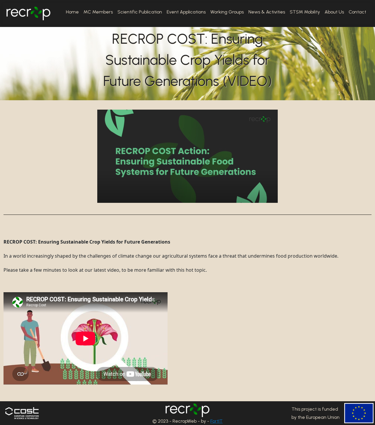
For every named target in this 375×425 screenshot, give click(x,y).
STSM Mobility (305, 12)
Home (72, 12)
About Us (334, 12)
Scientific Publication (139, 12)
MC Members (98, 12)
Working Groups (227, 12)
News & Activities (266, 12)
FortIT (216, 421)
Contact (357, 12)
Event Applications (186, 12)
